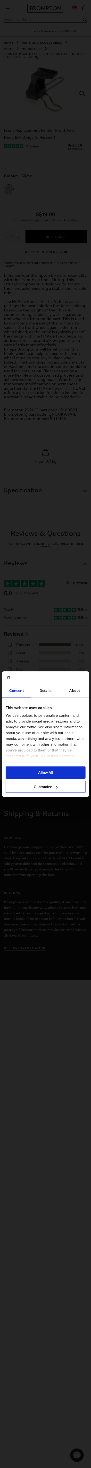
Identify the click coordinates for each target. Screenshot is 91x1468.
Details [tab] (45, 691)
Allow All (45, 773)
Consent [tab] (16, 691)
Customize (43, 787)
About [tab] (74, 691)
